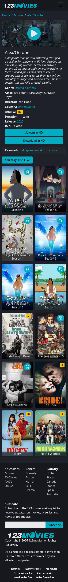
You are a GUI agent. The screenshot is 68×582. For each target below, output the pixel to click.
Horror (30, 482)
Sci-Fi (29, 486)
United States (27, 107)
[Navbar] (60, 5)
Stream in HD (34, 132)
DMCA (9, 486)
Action (30, 477)
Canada (51, 482)
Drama (19, 88)
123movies (36, 540)
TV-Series (11, 477)
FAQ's (8, 482)
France (51, 486)
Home (6, 15)
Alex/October (36, 15)
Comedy (30, 88)
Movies (18, 15)
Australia (52, 494)
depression (31, 150)
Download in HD (34, 140)
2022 (20, 121)
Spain (50, 490)
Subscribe (54, 525)
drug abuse (49, 150)
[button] (34, 33)
